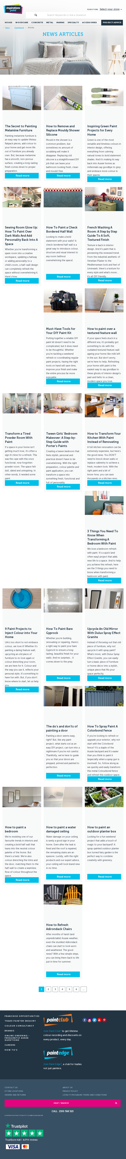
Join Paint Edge (52, 1064)
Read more (22, 175)
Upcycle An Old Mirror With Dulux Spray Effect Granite (103, 633)
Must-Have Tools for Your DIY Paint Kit (60, 331)
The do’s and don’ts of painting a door (62, 728)
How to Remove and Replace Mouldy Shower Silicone (63, 130)
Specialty (73, 22)
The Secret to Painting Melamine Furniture (21, 128)
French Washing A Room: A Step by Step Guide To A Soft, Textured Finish (102, 234)
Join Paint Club (52, 1031)
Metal (49, 22)
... (84, 989)
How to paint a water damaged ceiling (61, 829)
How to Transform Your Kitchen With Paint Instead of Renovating (104, 438)
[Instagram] (89, 1020)
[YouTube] (99, 1020)
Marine (60, 22)
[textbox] (85, 15)
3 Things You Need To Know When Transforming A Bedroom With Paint (102, 537)
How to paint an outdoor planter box (101, 829)
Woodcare (21, 22)
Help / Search (61, 1103)
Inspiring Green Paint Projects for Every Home (102, 130)
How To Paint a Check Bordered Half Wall (61, 229)
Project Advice (112, 22)
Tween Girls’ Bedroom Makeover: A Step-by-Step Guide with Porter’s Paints (61, 440)
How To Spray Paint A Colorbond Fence (102, 728)
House (8, 22)
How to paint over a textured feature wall (102, 331)
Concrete (37, 22)
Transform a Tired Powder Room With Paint (18, 438)
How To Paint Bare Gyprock (59, 631)
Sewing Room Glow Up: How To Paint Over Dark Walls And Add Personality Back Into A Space (21, 236)
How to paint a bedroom (15, 829)
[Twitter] (94, 1020)
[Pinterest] (104, 1020)
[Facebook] (85, 1020)
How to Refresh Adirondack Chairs (59, 927)
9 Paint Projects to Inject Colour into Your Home (21, 633)
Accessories (89, 22)
